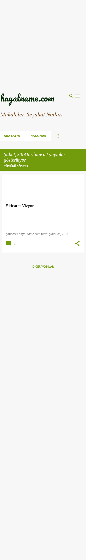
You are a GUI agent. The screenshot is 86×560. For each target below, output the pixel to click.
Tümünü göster (16, 166)
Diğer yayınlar (43, 266)
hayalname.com (27, 97)
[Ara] (71, 96)
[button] (77, 244)
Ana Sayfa (12, 135)
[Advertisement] (43, 43)
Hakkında (38, 135)
